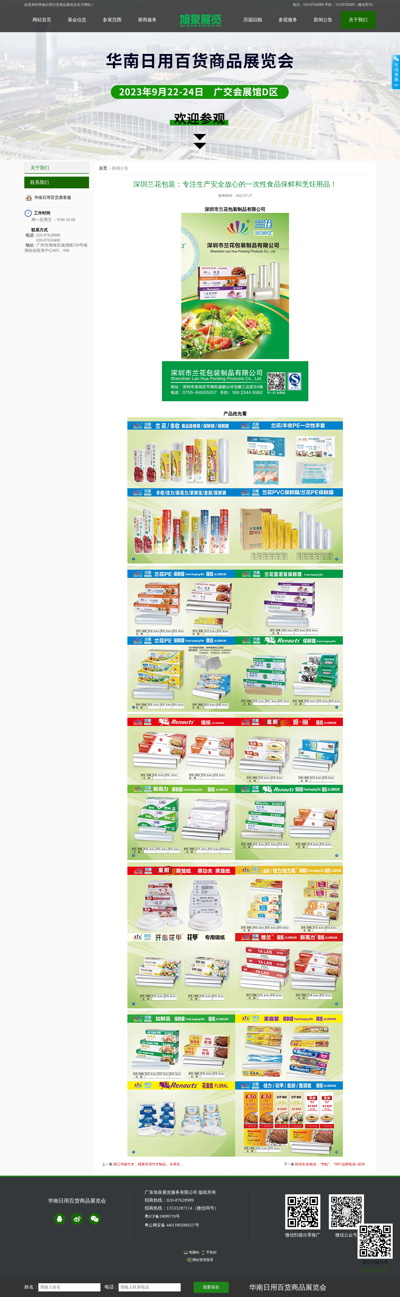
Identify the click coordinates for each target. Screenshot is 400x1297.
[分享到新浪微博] (77, 1219)
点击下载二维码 (375, 1270)
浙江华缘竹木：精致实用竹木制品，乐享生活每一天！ (150, 1164)
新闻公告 (323, 19)
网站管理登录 (202, 1260)
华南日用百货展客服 (52, 197)
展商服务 (147, 19)
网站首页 (42, 19)
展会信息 (77, 19)
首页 (103, 168)
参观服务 (287, 19)
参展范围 (112, 19)
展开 (396, 72)
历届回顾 (252, 19)
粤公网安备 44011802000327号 (172, 1225)
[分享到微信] (94, 1219)
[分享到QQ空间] (59, 1219)
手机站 (211, 1252)
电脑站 (194, 1252)
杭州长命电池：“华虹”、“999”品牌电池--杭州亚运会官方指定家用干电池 (331, 1164)
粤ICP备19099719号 (162, 1216)
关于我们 (358, 19)
